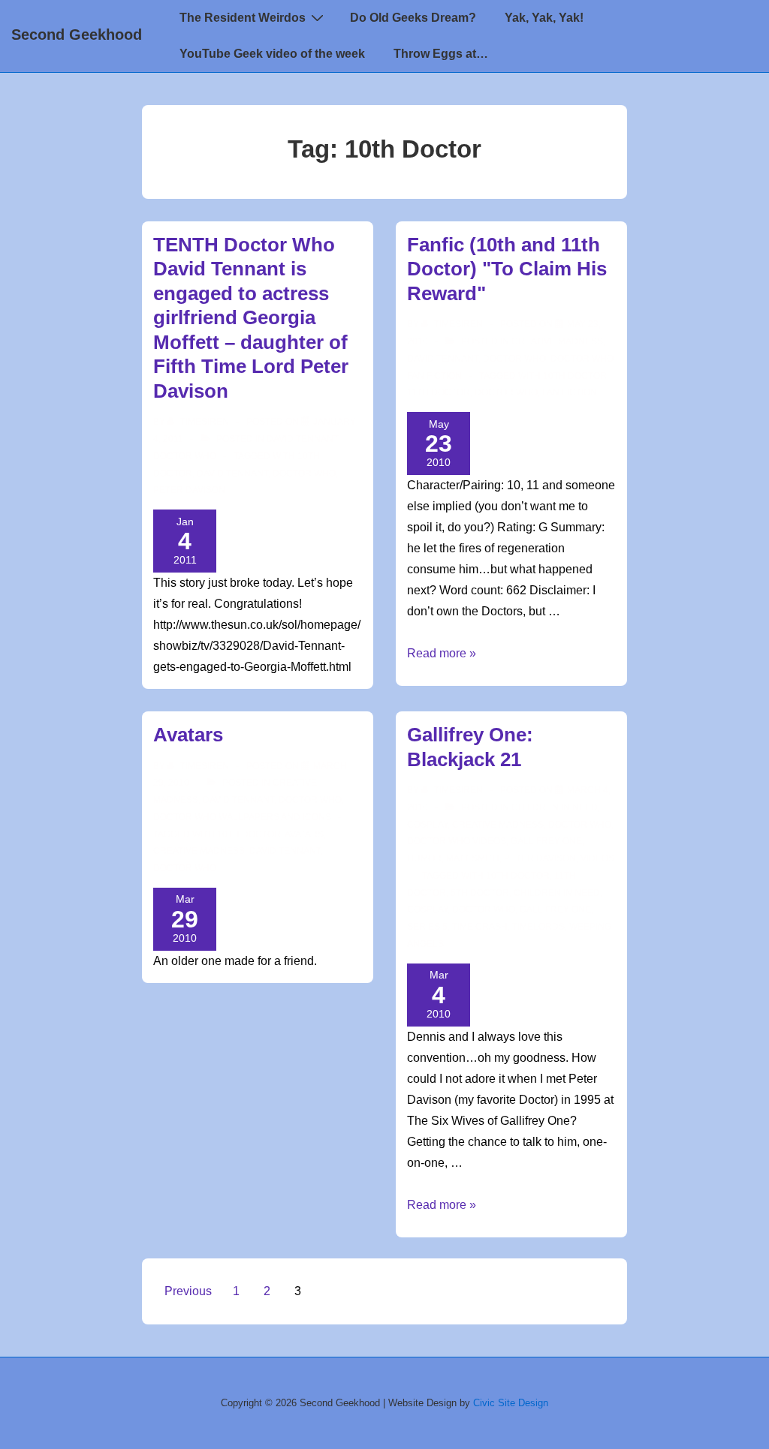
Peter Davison (189, 490)
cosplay (427, 909)
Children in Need (554, 807)
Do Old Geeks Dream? (413, 17)
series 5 (427, 926)
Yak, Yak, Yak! (544, 17)
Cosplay (427, 824)
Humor (424, 858)
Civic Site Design (510, 1402)
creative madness (199, 851)
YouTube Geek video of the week (272, 53)
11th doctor (438, 392)
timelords (538, 926)
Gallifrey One (546, 841)
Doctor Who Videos (456, 841)
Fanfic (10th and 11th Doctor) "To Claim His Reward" (507, 269)
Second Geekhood (76, 34)
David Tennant (302, 439)
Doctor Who (184, 456)
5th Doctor (480, 893)
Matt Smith (472, 858)
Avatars (188, 734)
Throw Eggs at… (441, 53)
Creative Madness (557, 341)
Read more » (441, 653)
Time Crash (480, 926)
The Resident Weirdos (242, 17)
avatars (304, 834)
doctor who (304, 473)
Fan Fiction (569, 392)
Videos (597, 858)
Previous (188, 1291)
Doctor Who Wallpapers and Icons (242, 817)
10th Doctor (575, 376)
